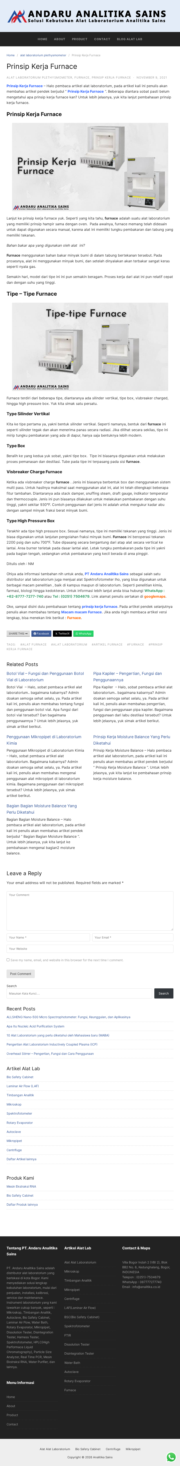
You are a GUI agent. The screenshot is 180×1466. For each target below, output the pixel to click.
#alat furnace (33, 644)
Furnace (70, 1390)
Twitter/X (64, 633)
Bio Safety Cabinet (20, 1077)
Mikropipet (14, 1141)
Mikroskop (14, 1104)
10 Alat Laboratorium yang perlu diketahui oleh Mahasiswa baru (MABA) (58, 1035)
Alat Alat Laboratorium (80, 1262)
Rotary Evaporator (20, 1122)
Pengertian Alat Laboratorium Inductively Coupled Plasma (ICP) (52, 1044)
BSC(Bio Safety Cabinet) (81, 1317)
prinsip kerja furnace (111, 77)
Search (12, 986)
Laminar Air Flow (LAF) (23, 1086)
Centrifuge (14, 1150)
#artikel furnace (107, 644)
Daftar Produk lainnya (22, 1204)
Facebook (42, 633)
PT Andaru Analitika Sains (107, 574)
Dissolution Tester (77, 1344)
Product (80, 39)
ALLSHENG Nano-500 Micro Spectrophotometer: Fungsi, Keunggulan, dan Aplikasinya (68, 1017)
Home (42, 39)
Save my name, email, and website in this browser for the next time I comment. (67, 960)
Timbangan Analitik (20, 1095)
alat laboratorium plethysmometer (43, 55)
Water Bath (72, 1363)
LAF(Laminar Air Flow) (80, 1308)
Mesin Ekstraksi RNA (21, 1186)
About (59, 39)
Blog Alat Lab (129, 39)
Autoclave (14, 1132)
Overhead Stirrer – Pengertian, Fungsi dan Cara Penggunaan (50, 1053)
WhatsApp (84, 633)
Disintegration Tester (79, 1353)
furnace (82, 77)
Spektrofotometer (19, 1113)
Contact (102, 39)
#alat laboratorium (69, 644)
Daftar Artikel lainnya (21, 1159)
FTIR (67, 1335)
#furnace (135, 644)
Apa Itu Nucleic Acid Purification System (35, 1026)
